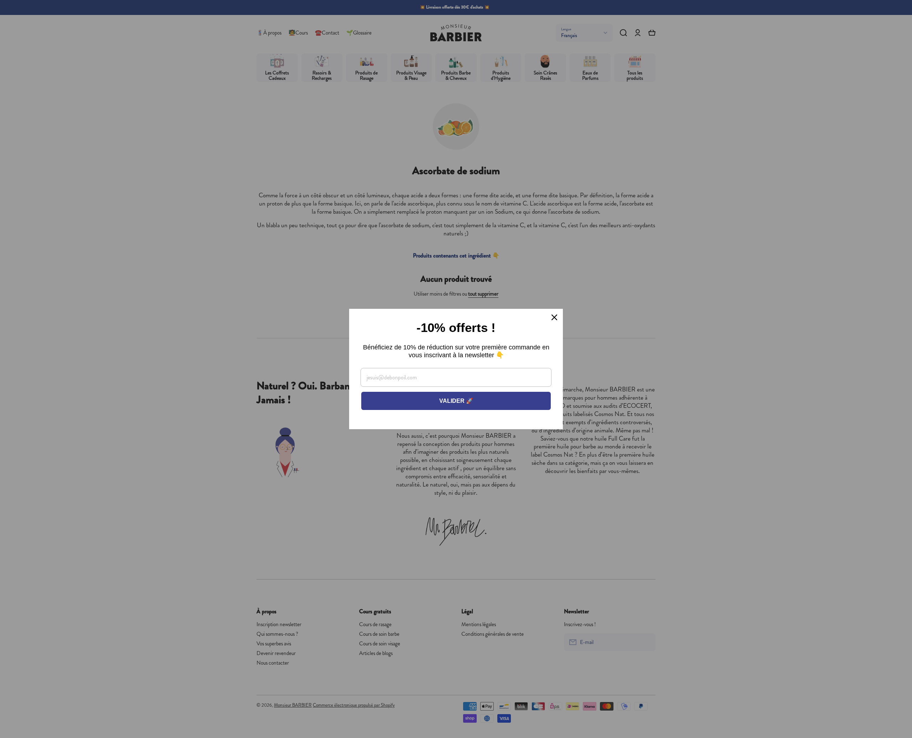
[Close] (554, 317)
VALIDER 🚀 (456, 401)
